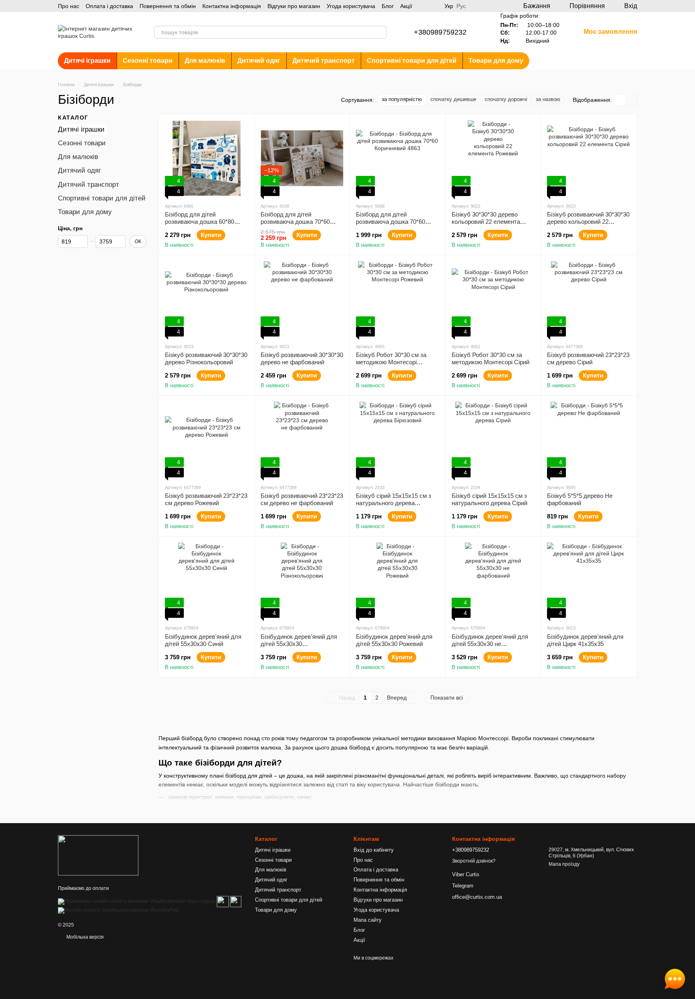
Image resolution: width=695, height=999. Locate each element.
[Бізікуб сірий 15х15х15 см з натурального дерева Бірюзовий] (397, 439)
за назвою (548, 99)
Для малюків (205, 60)
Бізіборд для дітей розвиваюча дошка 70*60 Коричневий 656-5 (295, 221)
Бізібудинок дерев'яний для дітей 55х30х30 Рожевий (394, 640)
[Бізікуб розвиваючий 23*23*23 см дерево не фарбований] (302, 439)
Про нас (68, 6)
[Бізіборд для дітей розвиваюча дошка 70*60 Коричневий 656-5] (302, 158)
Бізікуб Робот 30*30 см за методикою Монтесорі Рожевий (391, 362)
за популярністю (402, 99)
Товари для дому (496, 60)
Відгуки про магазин (293, 6)
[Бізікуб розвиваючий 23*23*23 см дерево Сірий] (588, 299)
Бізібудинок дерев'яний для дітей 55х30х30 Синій (203, 640)
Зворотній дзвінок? (474, 861)
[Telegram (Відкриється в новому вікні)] (433, 6)
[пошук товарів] (380, 32)
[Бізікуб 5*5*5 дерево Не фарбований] (588, 439)
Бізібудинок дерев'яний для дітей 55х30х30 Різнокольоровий (299, 643)
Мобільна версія (84, 937)
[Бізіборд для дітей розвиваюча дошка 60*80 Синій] (206, 158)
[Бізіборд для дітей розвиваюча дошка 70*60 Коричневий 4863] (397, 158)
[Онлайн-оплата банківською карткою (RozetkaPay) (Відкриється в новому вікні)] (118, 910)
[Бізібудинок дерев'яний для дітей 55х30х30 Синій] (206, 580)
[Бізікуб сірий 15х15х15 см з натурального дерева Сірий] (493, 439)
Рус (461, 6)
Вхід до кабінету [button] (374, 850)
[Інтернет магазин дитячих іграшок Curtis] (98, 855)
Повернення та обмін (168, 6)
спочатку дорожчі (506, 99)
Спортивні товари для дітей (411, 60)
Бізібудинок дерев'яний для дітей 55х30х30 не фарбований (490, 643)
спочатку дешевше (453, 99)
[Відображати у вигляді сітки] (620, 99)
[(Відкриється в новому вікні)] (223, 901)
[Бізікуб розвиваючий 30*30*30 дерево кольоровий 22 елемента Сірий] (588, 158)
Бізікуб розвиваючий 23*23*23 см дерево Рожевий (206, 499)
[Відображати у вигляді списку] (631, 99)
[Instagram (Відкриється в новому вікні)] (423, 6)
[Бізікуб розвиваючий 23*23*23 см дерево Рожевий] (206, 439)
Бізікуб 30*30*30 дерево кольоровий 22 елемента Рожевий (486, 221)
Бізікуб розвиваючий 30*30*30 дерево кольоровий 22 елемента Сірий (588, 221)
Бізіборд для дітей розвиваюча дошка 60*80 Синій (199, 221)
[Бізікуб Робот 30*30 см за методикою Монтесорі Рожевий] (397, 299)
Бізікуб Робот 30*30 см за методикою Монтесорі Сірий (490, 358)
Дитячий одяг (258, 60)
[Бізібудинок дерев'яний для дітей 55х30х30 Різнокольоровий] (302, 580)
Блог (388, 6)
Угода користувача (351, 6)
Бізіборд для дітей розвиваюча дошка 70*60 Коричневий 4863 (390, 221)
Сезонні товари (148, 60)
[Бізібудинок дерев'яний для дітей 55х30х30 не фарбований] (493, 580)
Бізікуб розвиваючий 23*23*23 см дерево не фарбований (302, 499)
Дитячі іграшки (87, 60)
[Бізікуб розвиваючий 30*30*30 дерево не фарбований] (302, 299)
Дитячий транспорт (323, 60)
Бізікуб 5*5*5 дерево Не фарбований (580, 499)
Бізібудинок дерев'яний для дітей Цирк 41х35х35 (585, 640)
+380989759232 (440, 32)
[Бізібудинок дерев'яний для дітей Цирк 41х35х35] (588, 580)
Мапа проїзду (564, 864)
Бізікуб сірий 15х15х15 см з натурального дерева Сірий (489, 499)
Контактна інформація (231, 6)
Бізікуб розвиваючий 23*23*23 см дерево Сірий (588, 358)
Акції (406, 6)
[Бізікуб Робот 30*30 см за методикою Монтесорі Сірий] (493, 299)
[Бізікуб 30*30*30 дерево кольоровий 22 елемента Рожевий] (493, 158)
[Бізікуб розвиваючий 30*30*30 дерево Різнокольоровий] (206, 299)
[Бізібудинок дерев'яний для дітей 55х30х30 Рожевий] (397, 580)
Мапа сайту (368, 920)
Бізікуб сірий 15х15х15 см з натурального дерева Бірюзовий (393, 503)
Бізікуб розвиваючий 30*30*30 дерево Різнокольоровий (206, 358)
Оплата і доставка (109, 6)
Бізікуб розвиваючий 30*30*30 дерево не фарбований (302, 358)
